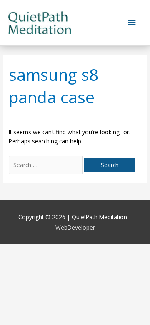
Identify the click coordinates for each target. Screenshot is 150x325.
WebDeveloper (75, 227)
